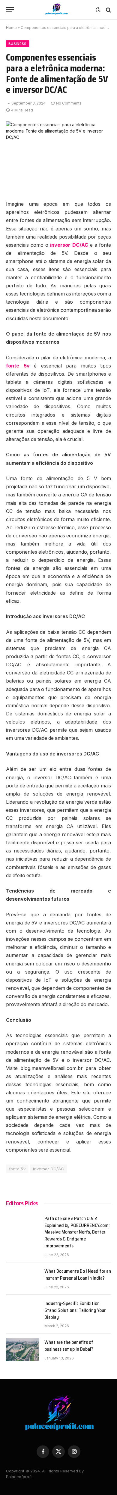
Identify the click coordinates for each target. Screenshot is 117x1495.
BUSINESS (17, 44)
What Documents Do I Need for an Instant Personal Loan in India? (77, 1274)
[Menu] (10, 10)
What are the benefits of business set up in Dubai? (68, 1345)
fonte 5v (17, 1168)
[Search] (108, 10)
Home (11, 27)
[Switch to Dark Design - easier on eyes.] (98, 10)
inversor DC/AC (48, 1168)
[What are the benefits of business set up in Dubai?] (22, 1349)
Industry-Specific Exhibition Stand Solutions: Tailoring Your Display (75, 1310)
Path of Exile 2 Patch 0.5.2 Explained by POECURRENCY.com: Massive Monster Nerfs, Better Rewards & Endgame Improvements (77, 1232)
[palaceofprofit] (56, 10)
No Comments (69, 103)
